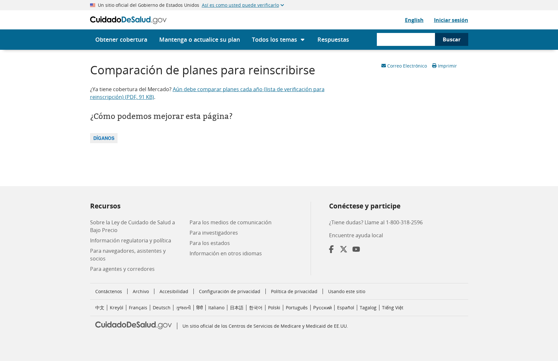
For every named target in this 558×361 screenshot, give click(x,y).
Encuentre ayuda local (356, 235)
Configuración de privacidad (229, 291)
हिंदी (199, 307)
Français (138, 307)
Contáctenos (108, 291)
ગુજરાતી (183, 307)
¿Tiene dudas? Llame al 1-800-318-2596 (376, 222)
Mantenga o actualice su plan (199, 39)
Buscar (451, 39)
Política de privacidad (294, 291)
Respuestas (333, 39)
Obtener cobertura (121, 39)
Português (297, 307)
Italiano (216, 307)
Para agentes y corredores (122, 268)
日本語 (236, 307)
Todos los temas (274, 39)
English (414, 20)
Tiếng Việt (392, 307)
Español (345, 307)
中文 (99, 307)
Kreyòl (116, 307)
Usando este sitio (346, 291)
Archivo (141, 291)
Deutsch (161, 307)
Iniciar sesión (451, 20)
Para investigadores (214, 232)
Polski (274, 307)
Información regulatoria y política (130, 240)
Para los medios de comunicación (231, 222)
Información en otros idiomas (226, 253)
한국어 (256, 307)
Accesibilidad (174, 291)
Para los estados (210, 243)
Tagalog (368, 307)
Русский (322, 307)
